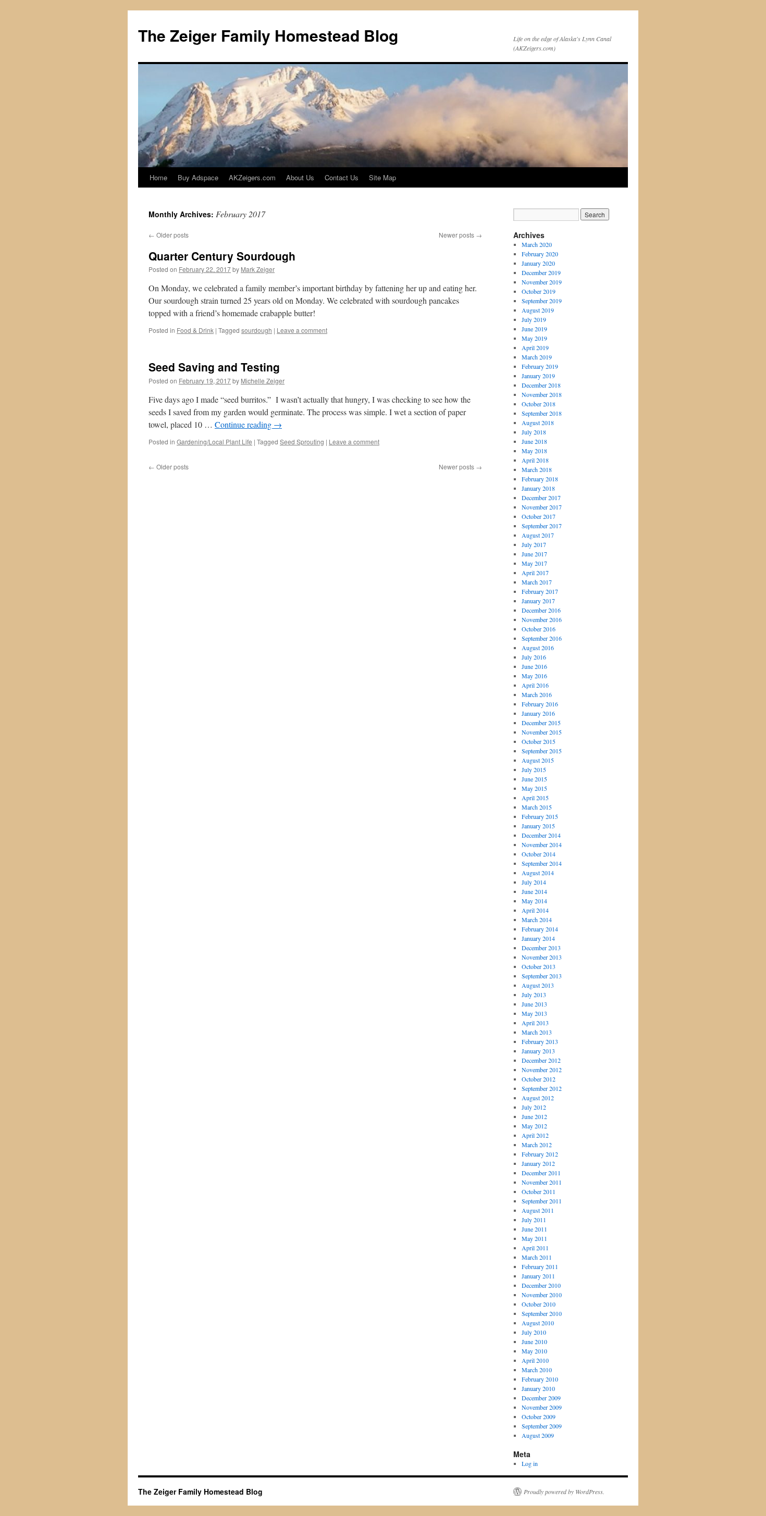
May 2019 (534, 338)
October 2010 (538, 1304)
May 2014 (534, 901)
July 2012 (534, 1107)
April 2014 (535, 910)
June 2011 (534, 1229)
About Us (300, 177)
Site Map (382, 177)
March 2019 (537, 357)
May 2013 (534, 1013)
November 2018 (542, 394)
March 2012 (537, 1144)
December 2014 (541, 835)
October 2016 (538, 629)
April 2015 (535, 797)
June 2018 (534, 441)
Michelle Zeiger (263, 380)
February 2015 (540, 816)
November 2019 (542, 282)
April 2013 (535, 1022)
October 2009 (538, 1416)
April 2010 (535, 1360)
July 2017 (534, 544)
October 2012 (538, 1079)
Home (158, 177)
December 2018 (541, 385)
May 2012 (534, 1126)
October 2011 (538, 1191)
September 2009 (542, 1426)
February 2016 (540, 704)
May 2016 (534, 676)
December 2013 (541, 947)
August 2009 (538, 1435)
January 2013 (538, 1051)
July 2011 (534, 1219)
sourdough (256, 330)
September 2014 (542, 863)
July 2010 (534, 1332)
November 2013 (542, 957)
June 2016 (534, 666)
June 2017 (534, 554)
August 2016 (538, 647)
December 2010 (541, 1285)
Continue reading (248, 424)
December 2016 (541, 610)
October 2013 (538, 966)
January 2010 (538, 1388)
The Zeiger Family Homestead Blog (268, 35)
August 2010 (538, 1323)
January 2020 (538, 263)
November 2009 (542, 1407)
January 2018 (538, 488)
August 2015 (538, 760)
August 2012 (538, 1097)
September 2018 (542, 413)
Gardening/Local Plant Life (214, 441)
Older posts (169, 234)
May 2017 (534, 563)
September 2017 (542, 525)
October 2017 (538, 516)
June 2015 (534, 779)
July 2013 (534, 994)
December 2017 (541, 497)
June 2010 (534, 1341)
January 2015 (538, 826)
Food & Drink (195, 330)
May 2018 (534, 450)
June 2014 (534, 891)
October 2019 (538, 291)
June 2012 (534, 1116)
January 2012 (538, 1163)
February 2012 (540, 1154)
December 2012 (541, 1060)
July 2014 (534, 882)
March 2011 (537, 1257)
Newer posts (460, 234)
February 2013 (540, 1041)
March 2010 (537, 1369)
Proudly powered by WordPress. (564, 1491)
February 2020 (540, 254)
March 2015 (537, 807)
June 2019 (534, 329)
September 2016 (542, 638)
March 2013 (537, 1032)
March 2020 (537, 244)
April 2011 (535, 1248)
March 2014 (537, 919)
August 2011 (538, 1210)
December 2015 (541, 722)
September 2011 (542, 1201)
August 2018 (538, 422)
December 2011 (541, 1173)
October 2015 (538, 741)
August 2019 (538, 310)
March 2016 (537, 694)
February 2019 (540, 366)
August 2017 (538, 535)
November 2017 (542, 507)
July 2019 (534, 319)
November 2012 (542, 1069)
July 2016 (534, 657)
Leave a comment (302, 330)
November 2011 (542, 1182)
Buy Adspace (198, 177)
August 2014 (538, 872)
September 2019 (542, 300)
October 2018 (538, 404)
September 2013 (542, 976)
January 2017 (538, 601)
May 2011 (534, 1238)
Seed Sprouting (302, 441)
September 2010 (542, 1313)
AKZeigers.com (252, 177)
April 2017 (535, 572)
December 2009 (541, 1398)
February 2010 (540, 1379)
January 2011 (538, 1276)
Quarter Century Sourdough (222, 256)
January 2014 (538, 938)
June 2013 (534, 1004)
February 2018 (540, 479)
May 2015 (534, 788)
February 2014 (540, 929)
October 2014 (538, 854)
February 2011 (540, 1266)
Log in (530, 1463)
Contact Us (342, 177)
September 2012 (542, 1088)
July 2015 (534, 769)
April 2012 (535, 1135)
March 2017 (537, 582)
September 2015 (542, 751)
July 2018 (534, 432)
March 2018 (537, 469)
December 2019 (541, 272)
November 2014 (542, 844)
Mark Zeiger (258, 269)
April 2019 (535, 347)
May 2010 (534, 1351)
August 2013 (538, 985)
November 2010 (542, 1294)
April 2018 (535, 460)
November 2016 (542, 619)
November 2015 (542, 732)
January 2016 (538, 713)
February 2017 (540, 591)
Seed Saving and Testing (214, 367)
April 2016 (535, 685)
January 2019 (538, 375)
